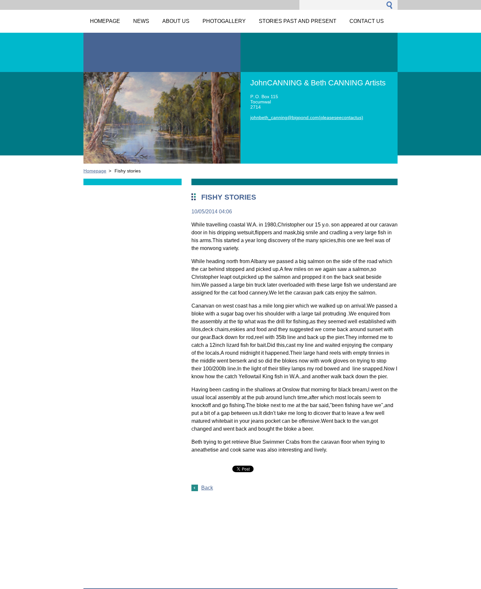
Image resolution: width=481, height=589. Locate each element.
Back (207, 488)
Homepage (94, 170)
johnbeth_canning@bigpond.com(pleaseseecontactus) (306, 117)
